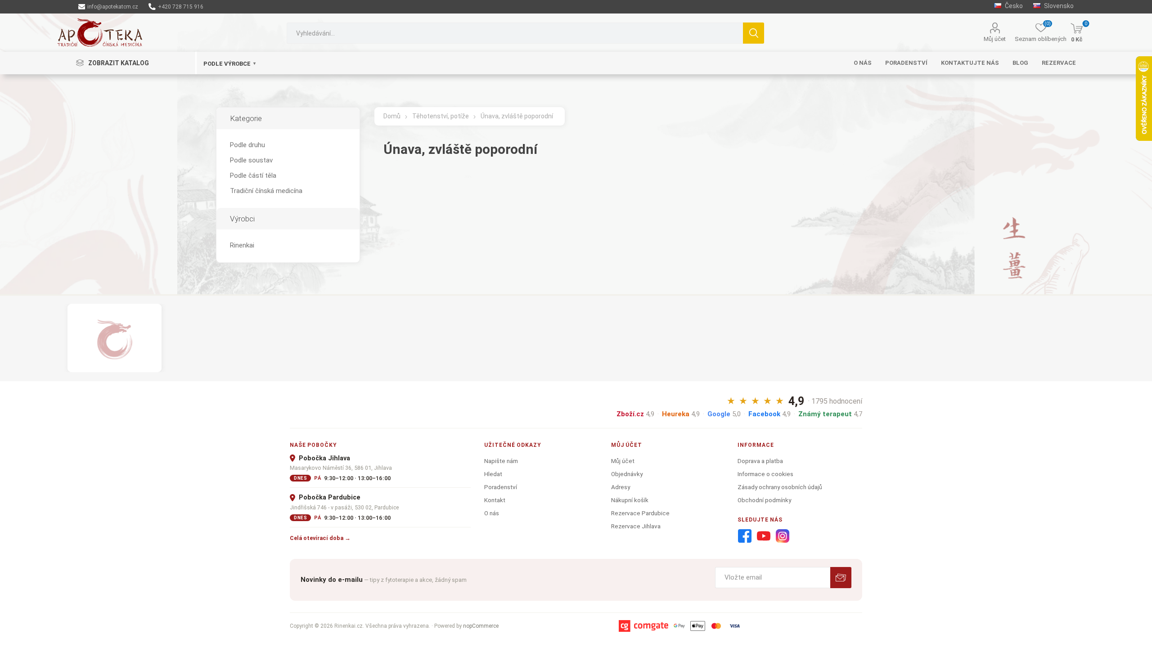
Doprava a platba (760, 460)
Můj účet (995, 39)
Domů (391, 116)
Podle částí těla (253, 175)
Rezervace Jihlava (636, 526)
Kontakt (494, 500)
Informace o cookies (765, 473)
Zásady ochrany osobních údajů (780, 486)
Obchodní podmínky (764, 500)
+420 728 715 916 (180, 7)
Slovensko (1058, 5)
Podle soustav (251, 160)
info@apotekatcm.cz (112, 7)
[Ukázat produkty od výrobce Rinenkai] (114, 338)
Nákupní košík (629, 500)
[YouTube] (763, 536)
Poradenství (500, 486)
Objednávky (627, 473)
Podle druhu (247, 145)
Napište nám (501, 460)
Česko (1013, 5)
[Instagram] (782, 536)
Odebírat (840, 577)
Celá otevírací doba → (320, 538)
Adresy (620, 486)
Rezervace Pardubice (640, 513)
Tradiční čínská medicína (266, 191)
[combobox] (515, 33)
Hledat (753, 33)
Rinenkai (242, 245)
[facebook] (745, 536)
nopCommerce (481, 626)
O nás (491, 513)
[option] (114, 338)
